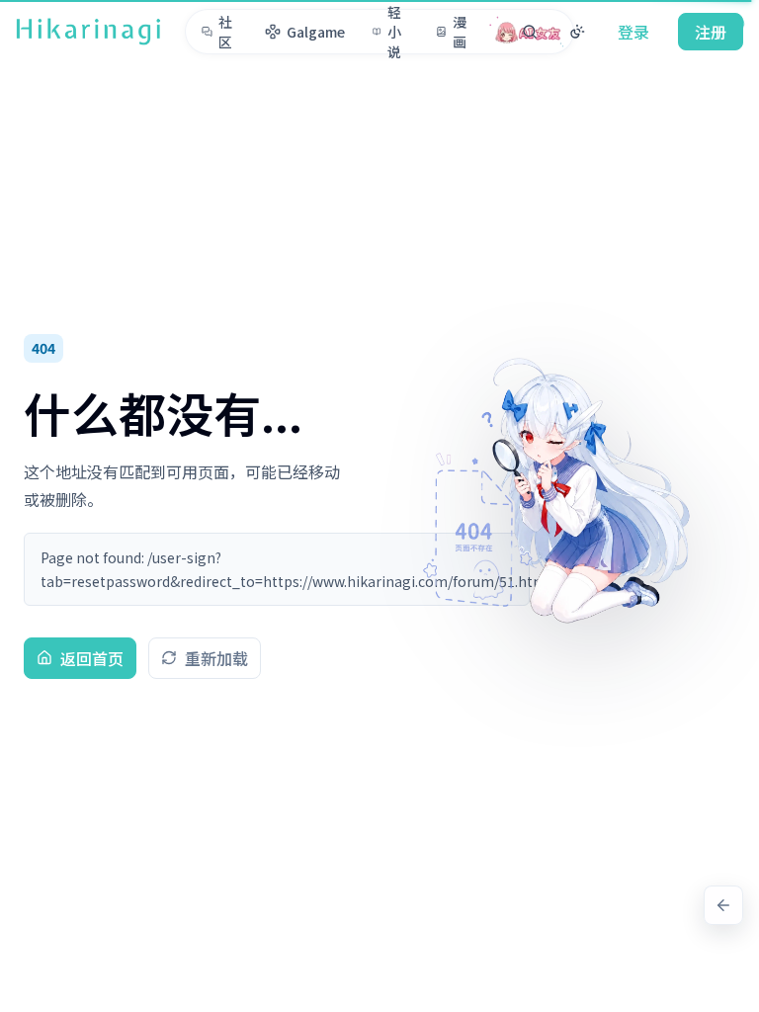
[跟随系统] (577, 31)
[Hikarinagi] (88, 31)
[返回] (723, 905)
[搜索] (529, 31)
